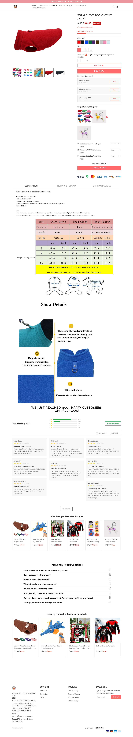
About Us (43, 691)
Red (83, 38)
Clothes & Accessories (46, 5)
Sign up (116, 697)
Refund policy (73, 701)
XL (91, 50)
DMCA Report (89, 728)
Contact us (44, 694)
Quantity (80, 57)
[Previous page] (13, 73)
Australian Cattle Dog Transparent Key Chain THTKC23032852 (90, 156)
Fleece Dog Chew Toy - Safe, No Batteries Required (38, 541)
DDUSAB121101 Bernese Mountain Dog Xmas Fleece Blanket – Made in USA (56, 541)
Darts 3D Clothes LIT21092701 (74, 540)
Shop (34, 5)
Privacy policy (73, 691)
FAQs (42, 697)
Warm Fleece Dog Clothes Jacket (94, 144)
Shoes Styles (80, 5)
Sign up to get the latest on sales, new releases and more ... (108, 692)
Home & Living (64, 5)
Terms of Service (74, 694)
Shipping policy (73, 697)
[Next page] (64, 73)
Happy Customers (39, 8)
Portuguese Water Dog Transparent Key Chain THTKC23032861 (90, 150)
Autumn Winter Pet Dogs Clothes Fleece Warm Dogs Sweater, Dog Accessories (20, 541)
